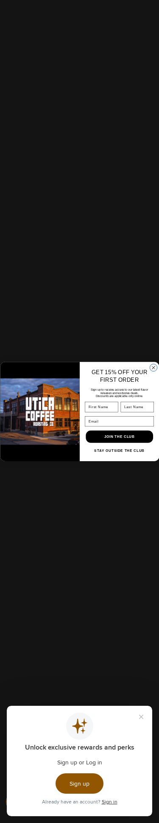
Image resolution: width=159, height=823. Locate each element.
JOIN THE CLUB (119, 436)
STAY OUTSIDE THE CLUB (119, 451)
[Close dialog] (153, 367)
